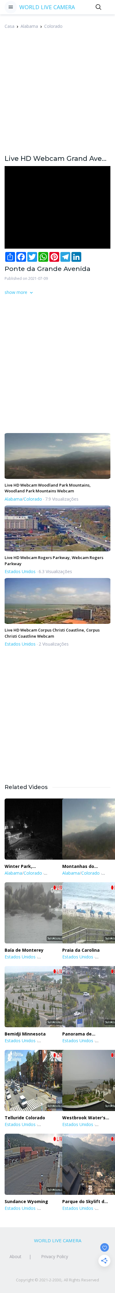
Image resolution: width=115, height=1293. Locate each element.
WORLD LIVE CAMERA (47, 7)
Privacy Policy (54, 1256)
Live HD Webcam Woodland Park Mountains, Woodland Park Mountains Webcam (48, 488)
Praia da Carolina (81, 950)
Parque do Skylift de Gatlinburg (84, 1202)
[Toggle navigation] (11, 7)
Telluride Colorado (25, 1118)
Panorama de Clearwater (77, 1034)
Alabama (29, 26)
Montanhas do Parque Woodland (81, 866)
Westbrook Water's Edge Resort (83, 1118)
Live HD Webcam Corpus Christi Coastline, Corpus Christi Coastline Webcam (52, 633)
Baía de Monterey (24, 950)
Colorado (53, 26)
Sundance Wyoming (26, 1201)
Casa (9, 26)
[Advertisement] (57, 95)
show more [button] (17, 292)
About (15, 1256)
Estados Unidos (20, 571)
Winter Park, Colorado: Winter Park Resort (23, 866)
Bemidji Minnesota (25, 1034)
